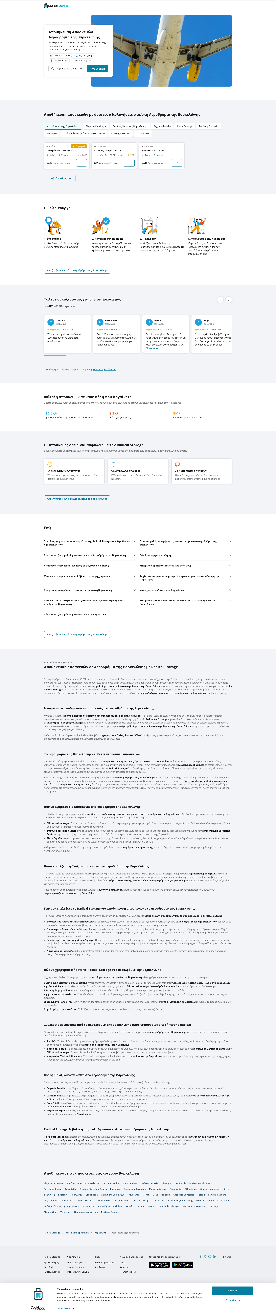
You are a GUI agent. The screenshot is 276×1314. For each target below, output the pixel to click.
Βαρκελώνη (100, 1232)
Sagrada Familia (111, 1183)
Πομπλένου (76, 1194)
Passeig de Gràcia (53, 1189)
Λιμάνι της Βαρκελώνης (113, 1194)
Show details (63, 1308)
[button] (81, 68)
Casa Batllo (70, 1189)
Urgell (227, 1189)
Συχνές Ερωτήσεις (75, 1267)
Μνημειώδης (50, 1212)
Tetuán (129, 1206)
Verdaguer (65, 1212)
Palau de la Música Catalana (212, 1194)
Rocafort (62, 1194)
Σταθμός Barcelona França (93, 1189)
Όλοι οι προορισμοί (104, 1262)
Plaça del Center (123, 1200)
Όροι (122, 1262)
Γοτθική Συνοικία (150, 1183)
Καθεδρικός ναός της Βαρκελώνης (61, 1206)
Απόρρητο (124, 1267)
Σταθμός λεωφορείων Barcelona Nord (194, 1183)
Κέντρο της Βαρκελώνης (180, 1200)
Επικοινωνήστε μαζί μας (78, 1271)
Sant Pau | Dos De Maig (195, 1206)
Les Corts (89, 1200)
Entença (214, 1206)
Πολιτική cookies (128, 1271)
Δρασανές (215, 1189)
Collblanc (117, 1206)
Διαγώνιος (49, 1194)
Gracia (203, 1189)
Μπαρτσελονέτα (157, 1189)
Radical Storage (52, 1232)
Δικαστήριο (103, 1206)
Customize (230, 1300)
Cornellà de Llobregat (168, 1206)
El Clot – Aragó (141, 1200)
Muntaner (134, 1194)
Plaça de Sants (51, 1200)
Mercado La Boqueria (207, 1200)
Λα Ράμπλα (88, 1206)
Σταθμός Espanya (110, 1212)
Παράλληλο (176, 1189)
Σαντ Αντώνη (104, 1200)
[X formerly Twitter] (205, 1256)
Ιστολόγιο (100, 1267)
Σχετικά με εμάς (51, 1262)
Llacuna (140, 1206)
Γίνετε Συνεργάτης (52, 1271)
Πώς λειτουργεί (74, 1262)
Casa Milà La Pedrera (183, 1194)
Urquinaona (92, 1194)
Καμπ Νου (115, 1189)
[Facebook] (200, 1256)
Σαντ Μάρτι (159, 1200)
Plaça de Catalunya (53, 1183)
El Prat (145, 1194)
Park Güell (226, 1200)
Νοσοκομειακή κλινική (86, 1212)
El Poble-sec (191, 1189)
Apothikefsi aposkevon (77, 1232)
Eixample (166, 1183)
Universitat (67, 1200)
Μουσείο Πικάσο (161, 1194)
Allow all (232, 1290)
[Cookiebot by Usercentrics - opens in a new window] (38, 1308)
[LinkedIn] (214, 1256)
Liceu (79, 1200)
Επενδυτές (49, 1267)
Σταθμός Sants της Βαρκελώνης (83, 1183)
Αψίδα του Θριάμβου (135, 1189)
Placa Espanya (130, 1183)
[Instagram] (209, 1256)
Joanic (151, 1206)
